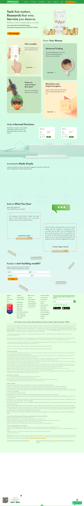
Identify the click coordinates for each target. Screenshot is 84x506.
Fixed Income (9, 303)
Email (30, 272)
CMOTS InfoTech (56, 440)
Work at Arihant (31, 301)
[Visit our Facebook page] (56, 305)
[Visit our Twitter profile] (54, 305)
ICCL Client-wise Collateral (22, 312)
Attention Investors (44, 305)
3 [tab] (11, 213)
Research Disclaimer (45, 314)
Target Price (49, 131)
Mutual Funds (9, 299)
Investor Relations (31, 299)
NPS (8, 301)
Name (9, 272)
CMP (41, 131)
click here (38, 342)
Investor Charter (44, 299)
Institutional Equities (32, 303)
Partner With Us (42, 1)
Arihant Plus (55, 1)
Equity (8, 297)
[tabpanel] (24, 226)
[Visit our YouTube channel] (63, 305)
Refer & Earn (19, 308)
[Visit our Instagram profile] (58, 305)
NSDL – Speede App (21, 315)
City (32, 275)
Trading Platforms (20, 297)
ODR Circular (19, 317)
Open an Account (70, 2)
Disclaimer (43, 316)
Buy (48, 136)
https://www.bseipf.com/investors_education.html (36, 438)
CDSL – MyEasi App (21, 314)
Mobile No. (10, 275)
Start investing (13, 33)
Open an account (44, 297)
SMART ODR (19, 310)
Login (62, 1)
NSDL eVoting (20, 306)
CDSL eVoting (19, 304)
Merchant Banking (31, 305)
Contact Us (43, 301)
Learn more (29, 67)
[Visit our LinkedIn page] (61, 305)
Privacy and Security (45, 310)
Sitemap (42, 318)
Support (49, 1)
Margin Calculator (20, 299)
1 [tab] (9, 213)
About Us (26, 1)
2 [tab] (10, 213)
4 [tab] (12, 213)
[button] (76, 1)
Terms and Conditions (45, 312)
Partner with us (44, 308)
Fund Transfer (33, 1)
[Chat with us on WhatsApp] (66, 305)
